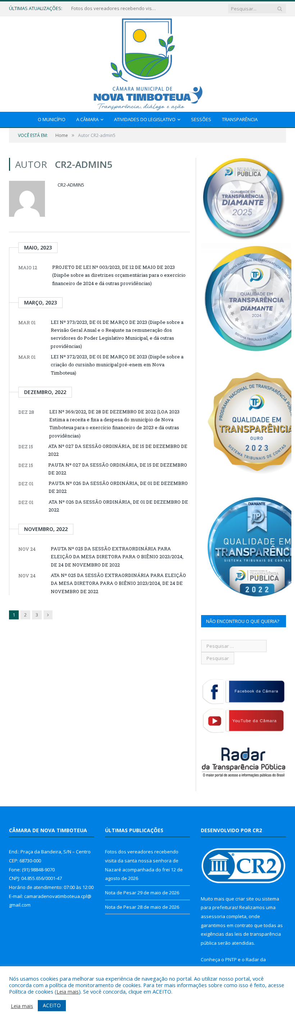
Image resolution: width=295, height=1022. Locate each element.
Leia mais (67, 991)
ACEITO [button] (52, 1005)
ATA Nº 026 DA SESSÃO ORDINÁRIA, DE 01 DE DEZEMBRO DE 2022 (118, 506)
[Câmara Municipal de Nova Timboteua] (147, 62)
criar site (244, 898)
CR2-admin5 (71, 185)
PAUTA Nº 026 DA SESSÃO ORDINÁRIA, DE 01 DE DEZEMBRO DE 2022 (118, 487)
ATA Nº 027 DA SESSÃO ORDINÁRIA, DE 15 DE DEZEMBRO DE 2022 (117, 450)
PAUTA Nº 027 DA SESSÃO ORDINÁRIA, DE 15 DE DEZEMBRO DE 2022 (117, 469)
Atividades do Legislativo (145, 119)
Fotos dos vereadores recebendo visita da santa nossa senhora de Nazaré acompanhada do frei (141, 860)
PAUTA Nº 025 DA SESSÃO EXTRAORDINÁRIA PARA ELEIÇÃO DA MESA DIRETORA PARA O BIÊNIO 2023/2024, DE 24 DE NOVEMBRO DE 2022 (117, 556)
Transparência (240, 119)
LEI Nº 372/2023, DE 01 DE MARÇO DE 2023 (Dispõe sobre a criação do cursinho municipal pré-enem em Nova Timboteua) (117, 364)
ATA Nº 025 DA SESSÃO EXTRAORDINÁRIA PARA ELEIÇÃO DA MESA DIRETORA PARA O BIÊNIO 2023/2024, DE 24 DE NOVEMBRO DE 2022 (118, 583)
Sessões (201, 119)
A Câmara (87, 119)
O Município (51, 119)
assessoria (213, 916)
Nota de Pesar (87, 8)
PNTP (231, 959)
